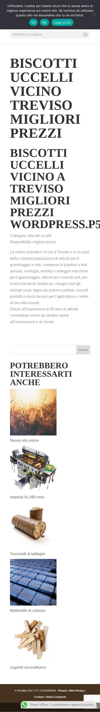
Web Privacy (76, 690)
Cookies (39, 696)
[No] (94, 14)
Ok (33, 22)
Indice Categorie (56, 696)
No (44, 22)
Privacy (62, 690)
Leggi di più (62, 22)
